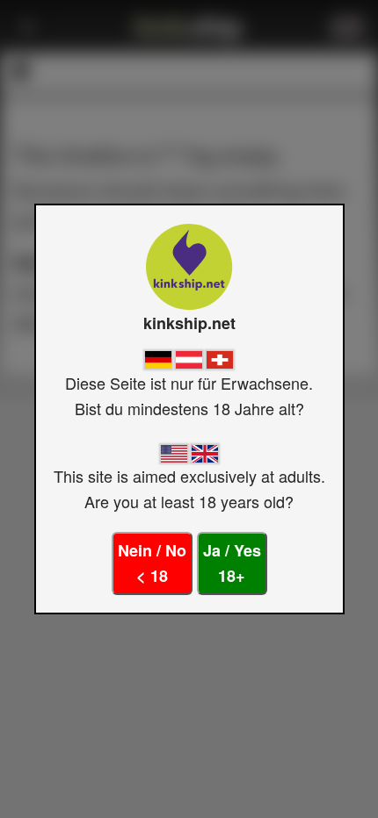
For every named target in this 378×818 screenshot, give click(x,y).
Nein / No (152, 563)
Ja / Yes (232, 563)
